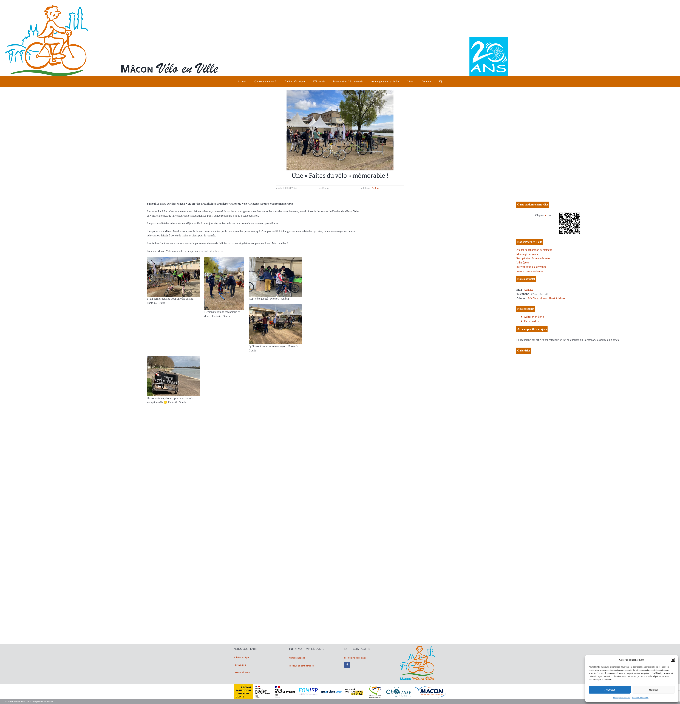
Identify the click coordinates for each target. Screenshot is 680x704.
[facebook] (347, 665)
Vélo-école (522, 262)
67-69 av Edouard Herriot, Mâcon (547, 298)
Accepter (610, 689)
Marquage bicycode (527, 254)
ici (546, 215)
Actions (375, 188)
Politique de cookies (621, 697)
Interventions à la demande (531, 266)
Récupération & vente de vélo (533, 258)
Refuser (653, 689)
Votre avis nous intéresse (530, 271)
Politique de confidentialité (301, 665)
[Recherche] (441, 81)
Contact (528, 289)
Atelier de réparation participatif (534, 249)
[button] (673, 660)
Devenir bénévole (242, 672)
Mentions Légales (297, 657)
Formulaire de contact (355, 657)
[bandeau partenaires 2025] (340, 685)
